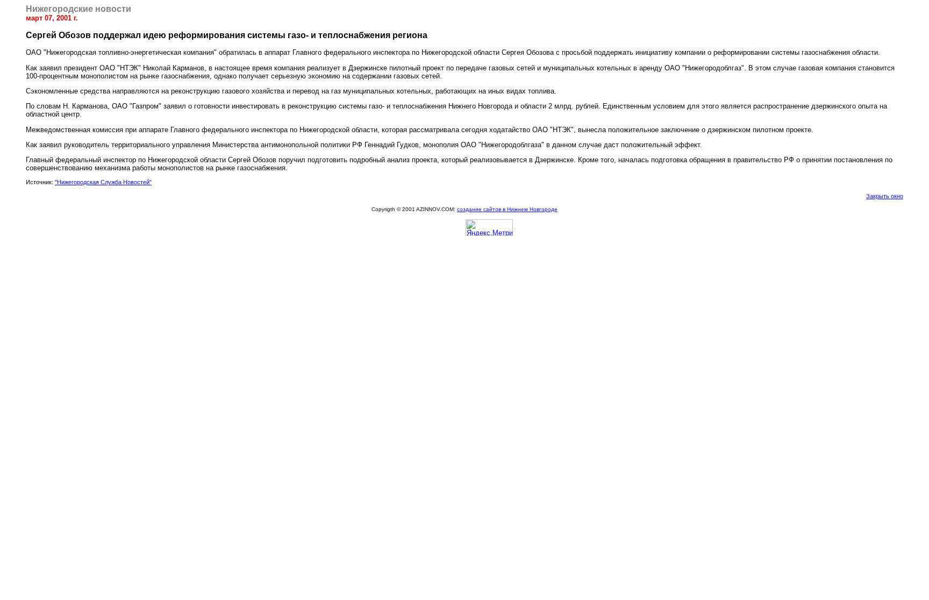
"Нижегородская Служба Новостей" (103, 182)
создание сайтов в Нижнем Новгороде (507, 209)
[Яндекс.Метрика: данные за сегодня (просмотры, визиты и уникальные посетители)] (489, 227)
